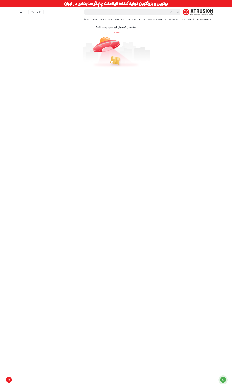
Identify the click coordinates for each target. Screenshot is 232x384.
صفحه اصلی (116, 32)
